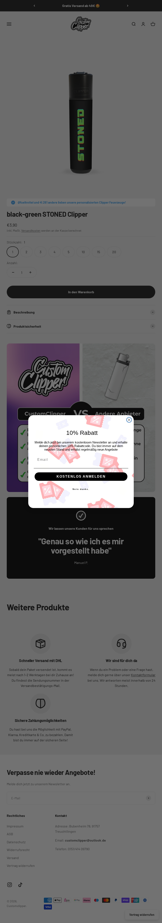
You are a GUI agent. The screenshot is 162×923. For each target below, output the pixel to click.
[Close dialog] (129, 419)
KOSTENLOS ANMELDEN (81, 476)
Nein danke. (81, 489)
